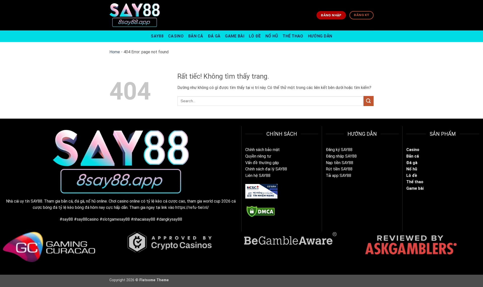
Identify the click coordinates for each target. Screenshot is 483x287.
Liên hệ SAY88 (257, 175)
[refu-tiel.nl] (134, 15)
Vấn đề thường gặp (262, 162)
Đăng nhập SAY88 (341, 156)
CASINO (176, 36)
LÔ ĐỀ (255, 36)
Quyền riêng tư (258, 156)
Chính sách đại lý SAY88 (266, 169)
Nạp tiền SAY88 (339, 162)
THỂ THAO (293, 36)
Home (114, 52)
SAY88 (157, 36)
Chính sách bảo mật (262, 149)
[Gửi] (369, 101)
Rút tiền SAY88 (339, 169)
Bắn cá (412, 156)
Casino (412, 149)
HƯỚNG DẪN (320, 36)
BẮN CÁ (195, 36)
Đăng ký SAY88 (339, 149)
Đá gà (412, 162)
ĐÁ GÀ (214, 36)
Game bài (415, 188)
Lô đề (411, 175)
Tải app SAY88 (338, 175)
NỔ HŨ (271, 36)
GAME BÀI (234, 36)
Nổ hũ (411, 169)
